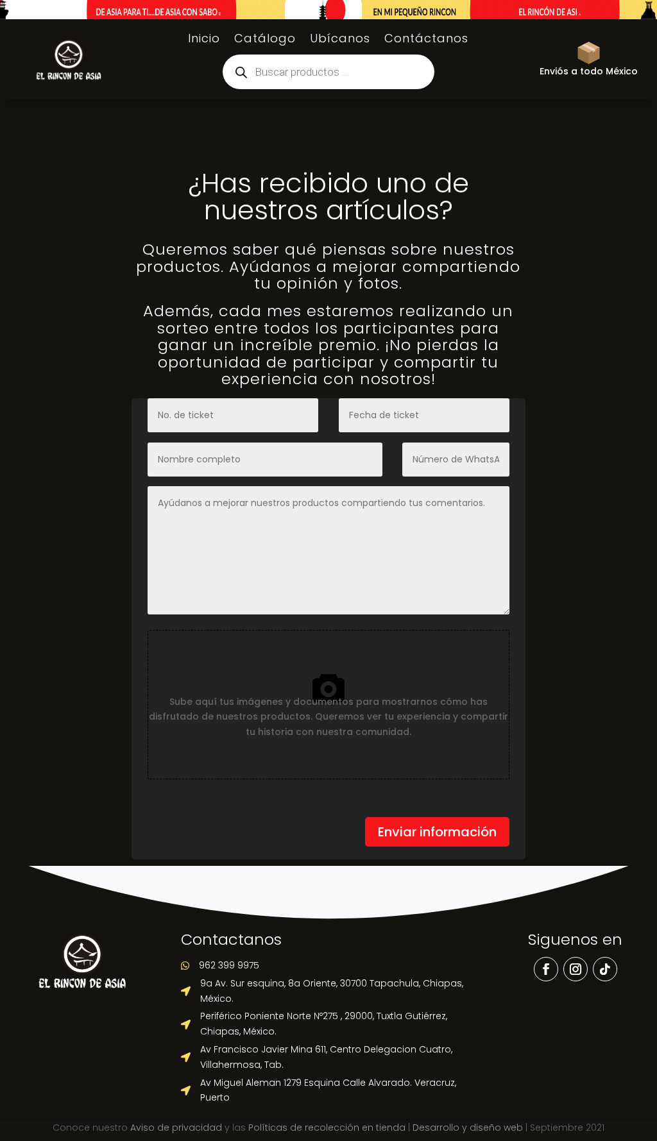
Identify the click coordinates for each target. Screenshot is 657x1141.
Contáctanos (426, 40)
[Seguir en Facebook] (546, 969)
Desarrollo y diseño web (468, 1127)
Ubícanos (340, 40)
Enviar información (437, 832)
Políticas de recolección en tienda (326, 1127)
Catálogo (265, 40)
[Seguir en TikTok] (605, 969)
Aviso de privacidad (176, 1127)
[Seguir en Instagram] (575, 969)
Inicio (204, 40)
